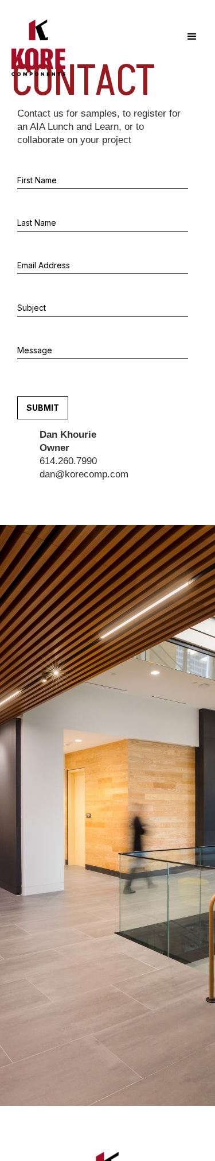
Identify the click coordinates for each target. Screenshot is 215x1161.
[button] (192, 37)
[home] (35, 48)
